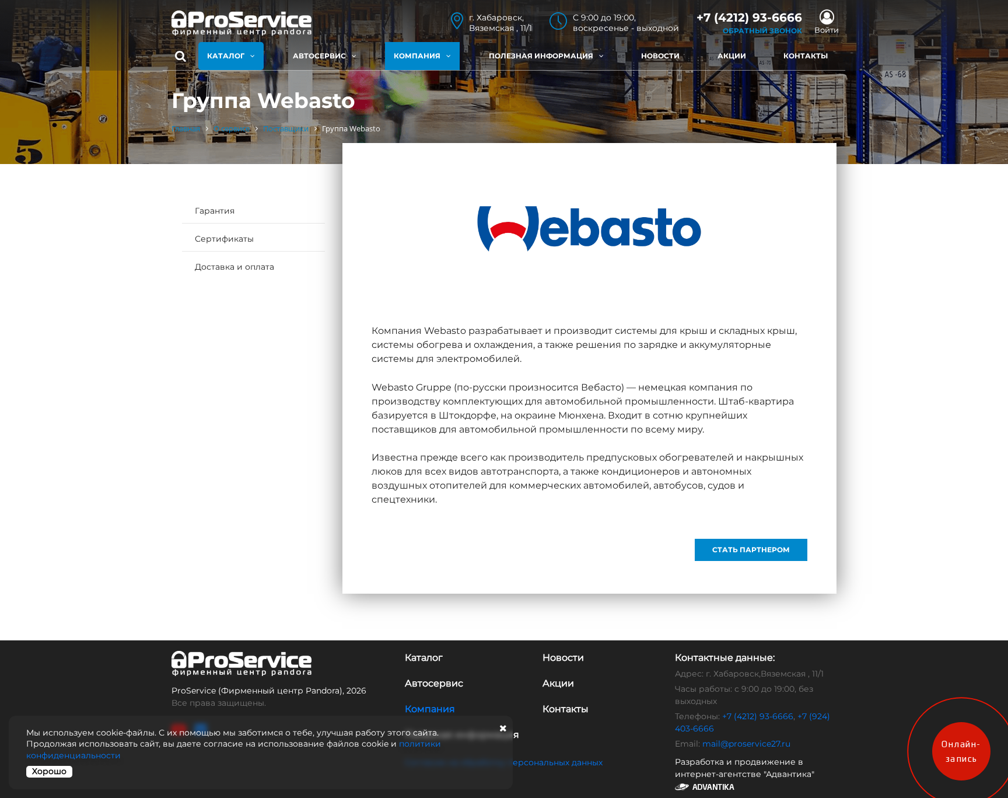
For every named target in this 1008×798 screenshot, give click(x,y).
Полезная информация (541, 55)
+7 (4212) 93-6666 (757, 716)
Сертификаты (224, 239)
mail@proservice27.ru (746, 743)
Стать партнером (751, 549)
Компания (417, 55)
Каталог (225, 55)
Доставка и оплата (234, 267)
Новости (660, 55)
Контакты (805, 55)
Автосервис (319, 55)
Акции (732, 55)
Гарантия (215, 210)
